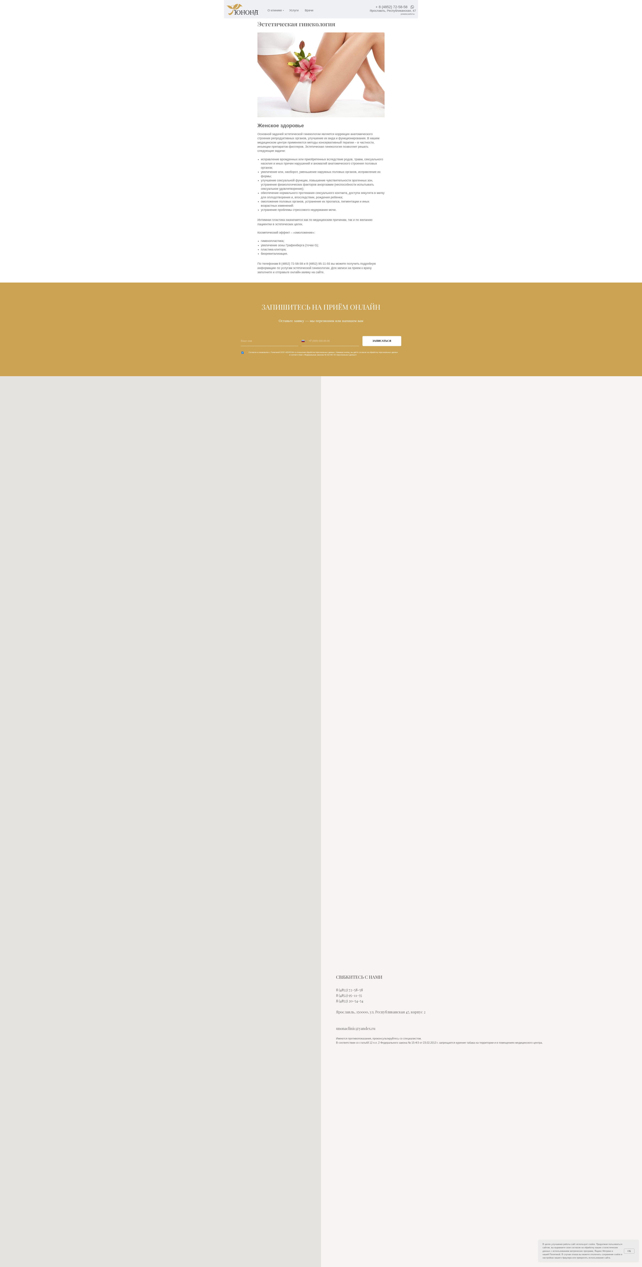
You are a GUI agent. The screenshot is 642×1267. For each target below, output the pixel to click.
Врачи (309, 10)
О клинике (275, 10)
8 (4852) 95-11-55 (349, 995)
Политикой (275, 352)
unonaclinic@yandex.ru (355, 1028)
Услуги (294, 10)
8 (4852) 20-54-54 (349, 1000)
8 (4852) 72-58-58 (349, 989)
